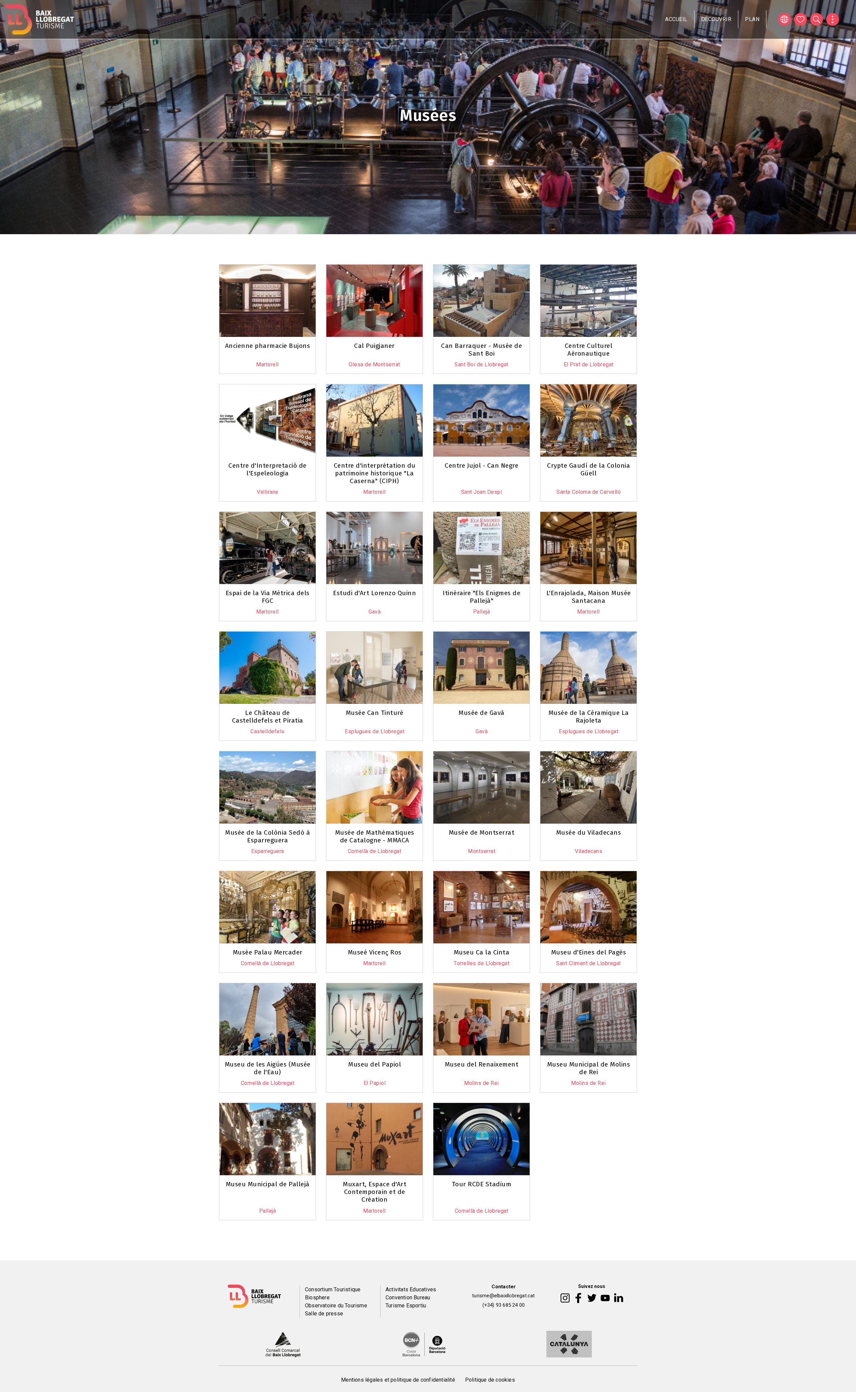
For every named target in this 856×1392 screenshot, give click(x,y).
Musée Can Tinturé (375, 713)
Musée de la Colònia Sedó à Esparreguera (267, 836)
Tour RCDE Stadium (482, 1184)
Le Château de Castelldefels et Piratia (267, 716)
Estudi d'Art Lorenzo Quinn (374, 593)
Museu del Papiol (374, 1064)
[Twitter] (592, 1297)
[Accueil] (39, 19)
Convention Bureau (408, 1297)
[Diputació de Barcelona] (424, 1343)
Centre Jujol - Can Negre (481, 465)
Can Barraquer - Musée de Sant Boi (481, 349)
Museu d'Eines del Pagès (588, 952)
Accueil (676, 19)
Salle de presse (324, 1313)
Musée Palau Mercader (268, 952)
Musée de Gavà (481, 713)
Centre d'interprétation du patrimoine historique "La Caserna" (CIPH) (375, 473)
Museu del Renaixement (482, 1064)
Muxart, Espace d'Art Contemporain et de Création (374, 1191)
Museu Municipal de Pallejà (268, 1184)
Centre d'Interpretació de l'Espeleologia (267, 469)
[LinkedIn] (619, 1297)
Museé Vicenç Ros (375, 952)
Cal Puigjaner (374, 346)
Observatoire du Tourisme (336, 1305)
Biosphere (317, 1297)
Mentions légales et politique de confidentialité (398, 1380)
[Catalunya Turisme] (569, 1343)
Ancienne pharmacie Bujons (267, 346)
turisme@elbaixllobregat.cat (503, 1296)
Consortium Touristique (332, 1289)
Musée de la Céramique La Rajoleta (588, 716)
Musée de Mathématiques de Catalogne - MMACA (374, 836)
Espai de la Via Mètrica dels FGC (268, 597)
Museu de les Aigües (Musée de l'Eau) (268, 1068)
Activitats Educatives (411, 1289)
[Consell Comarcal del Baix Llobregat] (283, 1343)
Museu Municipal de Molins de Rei (588, 1068)
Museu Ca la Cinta (482, 952)
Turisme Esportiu (406, 1305)
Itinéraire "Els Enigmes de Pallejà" (481, 597)
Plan (752, 19)
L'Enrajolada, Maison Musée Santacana (588, 597)
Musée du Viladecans (588, 832)
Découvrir (716, 19)
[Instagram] (565, 1297)
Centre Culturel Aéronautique (589, 349)
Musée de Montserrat (482, 832)
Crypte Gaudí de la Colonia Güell (588, 469)
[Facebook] (578, 1297)
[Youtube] (605, 1297)
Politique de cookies (490, 1380)
